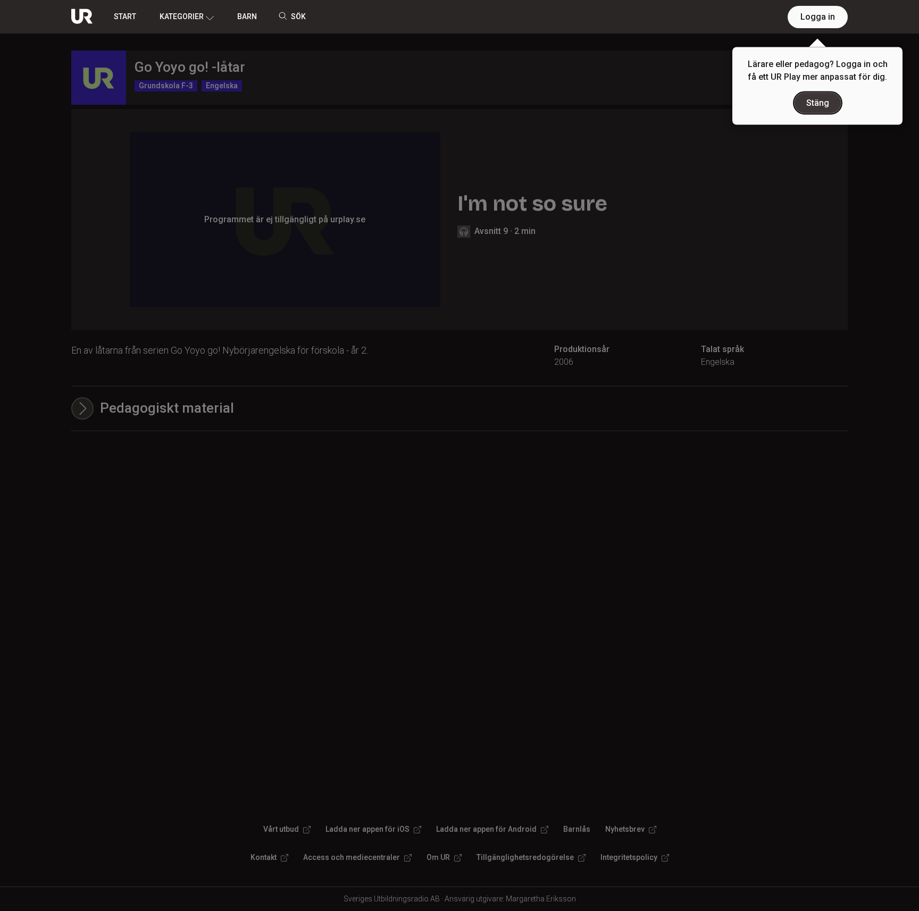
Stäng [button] (817, 103)
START (125, 16)
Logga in (817, 17)
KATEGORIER (182, 16)
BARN (247, 16)
